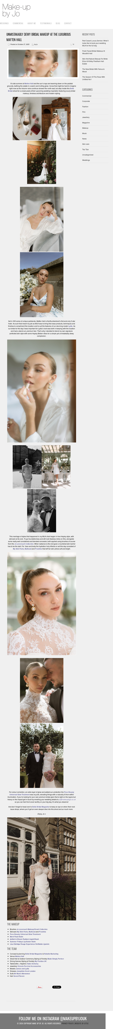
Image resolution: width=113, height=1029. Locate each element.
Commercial (18, 23)
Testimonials (46, 23)
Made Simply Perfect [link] (56, 958)
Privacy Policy (67, 1023)
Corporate (86, 101)
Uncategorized (87, 154)
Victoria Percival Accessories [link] (29, 966)
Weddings (4, 23)
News (84, 138)
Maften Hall (28, 83)
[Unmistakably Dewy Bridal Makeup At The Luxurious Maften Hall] (43, 78)
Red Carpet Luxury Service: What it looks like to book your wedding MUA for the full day (95, 43)
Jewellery (85, 117)
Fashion (85, 106)
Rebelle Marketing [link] (51, 954)
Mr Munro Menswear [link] (22, 973)
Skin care (85, 144)
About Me (32, 23)
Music (84, 133)
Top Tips (85, 149)
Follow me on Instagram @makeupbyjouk (53, 1018)
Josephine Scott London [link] (26, 971)
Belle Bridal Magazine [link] (33, 954)
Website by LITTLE (82, 1023)
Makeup (85, 128)
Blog (58, 23)
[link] (41, 961)
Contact (68, 23)
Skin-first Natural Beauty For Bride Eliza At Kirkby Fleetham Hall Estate (95, 61)
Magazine (86, 122)
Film (83, 112)
